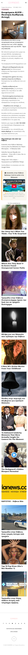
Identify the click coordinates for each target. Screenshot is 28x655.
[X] (6, 623)
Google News (5, 167)
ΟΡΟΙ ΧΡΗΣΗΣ (13, 631)
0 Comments (5, 9)
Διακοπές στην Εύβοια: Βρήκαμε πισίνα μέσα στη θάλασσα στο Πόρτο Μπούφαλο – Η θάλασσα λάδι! (13, 147)
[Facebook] (3, 623)
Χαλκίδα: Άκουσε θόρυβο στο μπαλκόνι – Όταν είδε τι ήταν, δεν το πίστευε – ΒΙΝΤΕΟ (13, 154)
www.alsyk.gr (6, 131)
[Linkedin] (18, 623)
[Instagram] (9, 623)
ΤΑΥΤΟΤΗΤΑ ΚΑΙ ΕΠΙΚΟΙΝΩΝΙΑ (14, 628)
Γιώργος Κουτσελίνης (6, 7)
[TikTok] (15, 623)
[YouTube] (12, 623)
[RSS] (21, 623)
